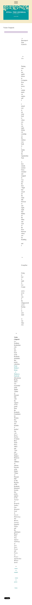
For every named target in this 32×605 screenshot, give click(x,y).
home (16, 588)
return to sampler (16, 570)
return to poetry (16, 580)
